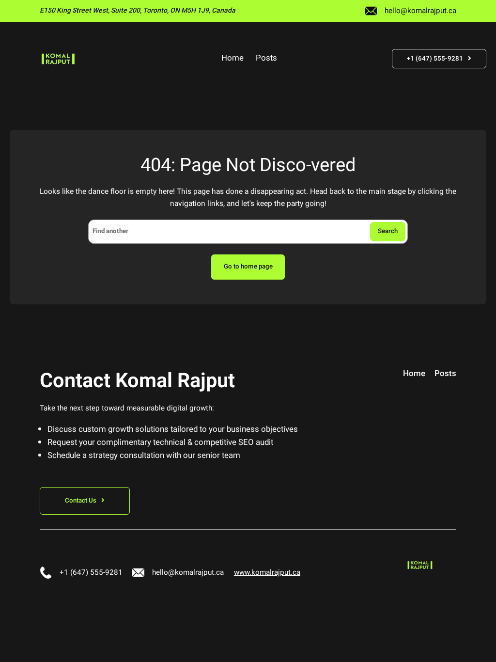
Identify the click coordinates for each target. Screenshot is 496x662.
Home (232, 58)
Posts (266, 58)
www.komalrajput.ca (267, 572)
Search (388, 231)
